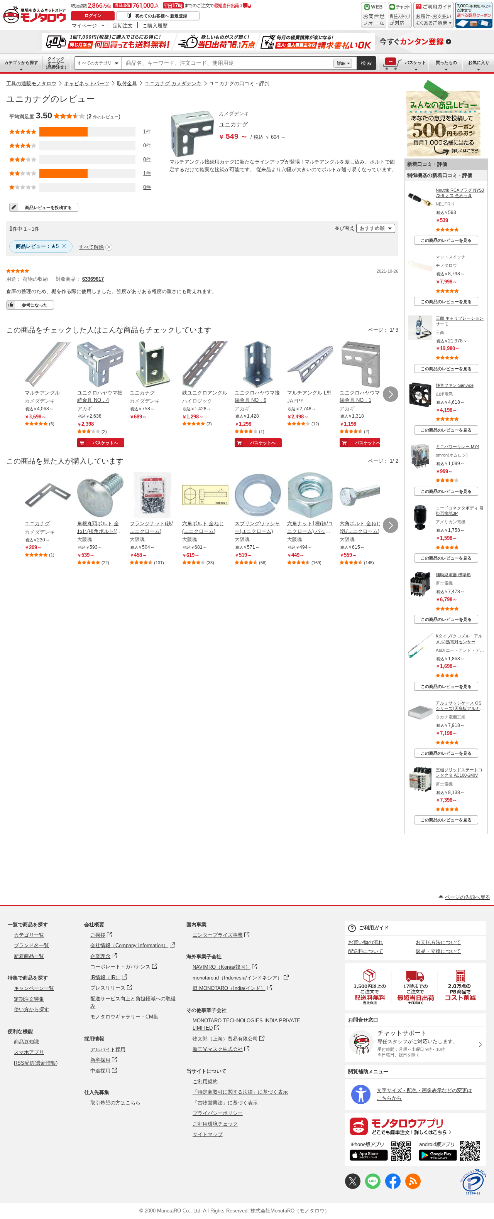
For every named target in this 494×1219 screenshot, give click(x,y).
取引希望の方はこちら (115, 1103)
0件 (147, 145)
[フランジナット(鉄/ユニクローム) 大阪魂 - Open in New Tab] (153, 496)
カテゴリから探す (21, 62)
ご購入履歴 (154, 25)
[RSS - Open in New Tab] (413, 1187)
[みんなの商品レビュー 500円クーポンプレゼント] (443, 155)
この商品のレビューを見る (446, 240)
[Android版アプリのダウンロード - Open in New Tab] (451, 1152)
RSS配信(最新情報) (36, 1063)
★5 (37, 246)
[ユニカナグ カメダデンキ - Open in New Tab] (153, 365)
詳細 (341, 63)
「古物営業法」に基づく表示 (225, 1103)
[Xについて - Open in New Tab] (352, 1187)
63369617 (93, 279)
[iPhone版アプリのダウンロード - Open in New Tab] (380, 1152)
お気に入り (478, 62)
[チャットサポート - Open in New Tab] (400, 15)
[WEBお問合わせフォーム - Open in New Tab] (373, 15)
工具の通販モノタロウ (31, 83)
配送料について (365, 951)
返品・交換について (438, 951)
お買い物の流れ (365, 942)
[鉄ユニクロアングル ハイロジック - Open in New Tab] (205, 365)
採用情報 (94, 1039)
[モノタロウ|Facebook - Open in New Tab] (393, 1187)
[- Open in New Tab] (370, 986)
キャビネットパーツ (86, 83)
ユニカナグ (233, 124)
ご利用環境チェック (215, 1124)
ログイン (93, 15)
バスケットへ (105, 442)
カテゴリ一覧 (29, 935)
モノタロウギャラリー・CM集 (124, 1017)
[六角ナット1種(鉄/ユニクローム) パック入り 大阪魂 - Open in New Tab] (310, 496)
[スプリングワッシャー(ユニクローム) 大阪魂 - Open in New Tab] (258, 496)
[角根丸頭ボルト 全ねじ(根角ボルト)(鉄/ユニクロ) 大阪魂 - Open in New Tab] (100, 496)
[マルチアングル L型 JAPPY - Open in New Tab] (310, 365)
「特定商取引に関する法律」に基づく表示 (240, 1092)
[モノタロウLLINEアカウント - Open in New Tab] (373, 1187)
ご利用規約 (205, 1081)
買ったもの (446, 62)
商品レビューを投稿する (48, 207)
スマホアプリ (29, 1052)
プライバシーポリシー (218, 1113)
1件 (147, 132)
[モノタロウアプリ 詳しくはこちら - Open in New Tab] (415, 1126)
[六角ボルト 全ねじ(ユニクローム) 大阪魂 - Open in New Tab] (205, 496)
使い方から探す (31, 1009)
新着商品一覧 (29, 956)
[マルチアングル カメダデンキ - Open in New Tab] (48, 365)
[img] (36, 15)
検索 (366, 63)
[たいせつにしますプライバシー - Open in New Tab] (473, 1182)
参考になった (34, 305)
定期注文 (123, 25)
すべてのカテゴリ (95, 63)
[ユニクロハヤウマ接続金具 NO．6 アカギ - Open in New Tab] (258, 365)
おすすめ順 (372, 228)
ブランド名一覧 (31, 945)
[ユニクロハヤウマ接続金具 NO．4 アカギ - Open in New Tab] (100, 365)
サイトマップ (208, 1134)
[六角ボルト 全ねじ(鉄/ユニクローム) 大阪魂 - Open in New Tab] (363, 496)
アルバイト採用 (107, 1049)
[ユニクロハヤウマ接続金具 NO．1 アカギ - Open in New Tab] (363, 365)
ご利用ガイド (374, 928)
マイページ (84, 25)
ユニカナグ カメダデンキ (173, 83)
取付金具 (127, 83)
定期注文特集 (29, 999)
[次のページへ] (390, 394)
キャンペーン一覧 (34, 988)
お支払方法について (438, 942)
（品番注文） (56, 62)
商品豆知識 (26, 1042)
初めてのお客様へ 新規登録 (161, 15)
